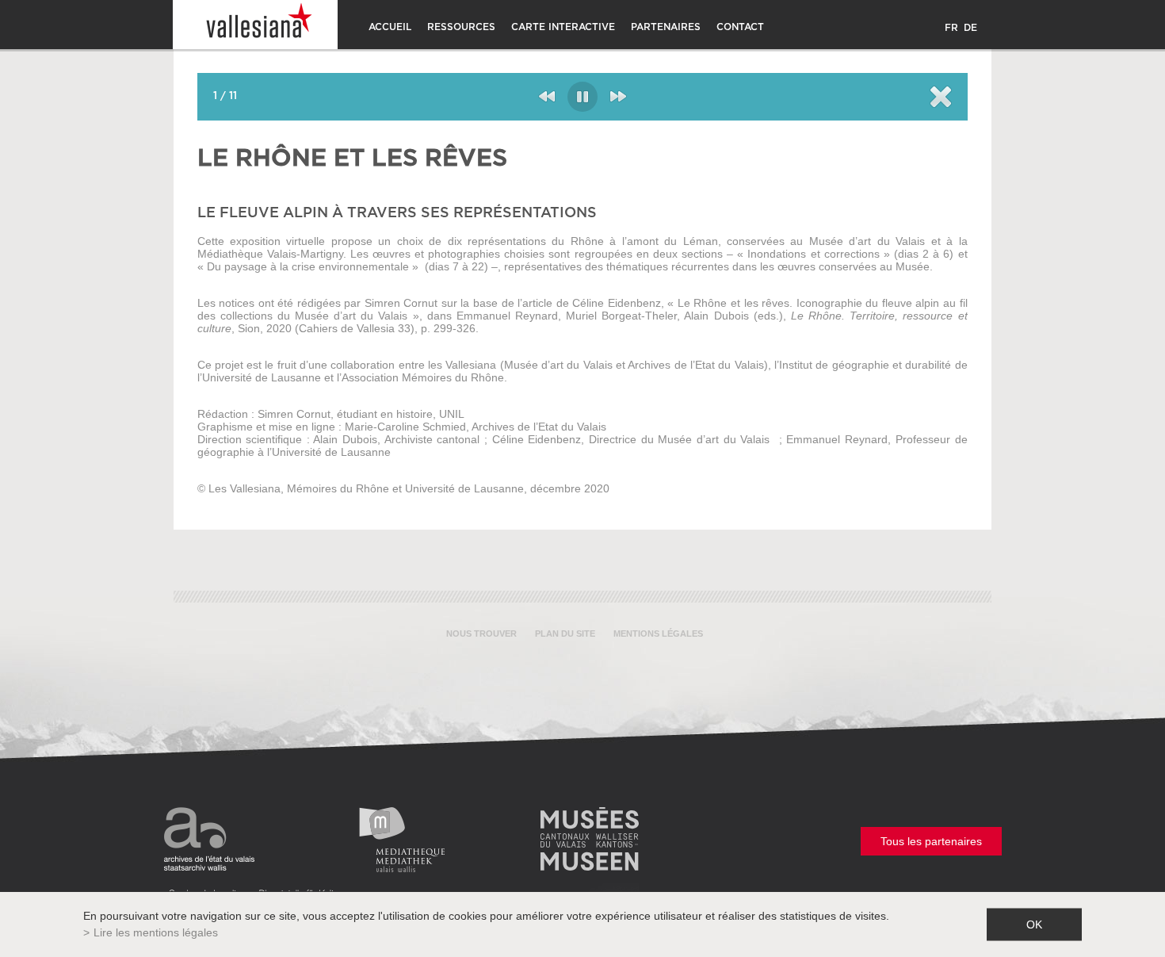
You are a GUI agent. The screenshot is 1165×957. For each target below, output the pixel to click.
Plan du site (565, 633)
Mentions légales (658, 633)
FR (951, 28)
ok (1034, 924)
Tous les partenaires (931, 841)
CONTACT (740, 27)
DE (970, 28)
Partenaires (666, 27)
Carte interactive (563, 27)
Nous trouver (481, 633)
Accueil (390, 27)
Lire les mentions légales (156, 932)
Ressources (461, 27)
